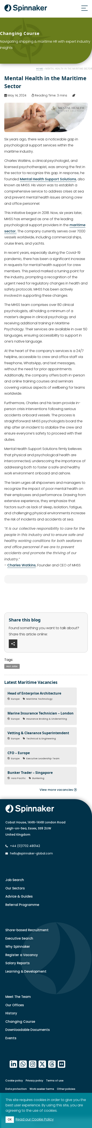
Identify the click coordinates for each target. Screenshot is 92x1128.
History (11, 1013)
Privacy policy (34, 1080)
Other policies (66, 1089)
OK (10, 1119)
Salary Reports (17, 963)
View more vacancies (57, 790)
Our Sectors (15, 888)
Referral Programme (22, 904)
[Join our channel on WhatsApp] (23, 1064)
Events (10, 1038)
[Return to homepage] (25, 8)
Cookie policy (14, 1080)
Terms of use (55, 1080)
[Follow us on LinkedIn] (13, 1064)
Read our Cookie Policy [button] (35, 1119)
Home (39, 68)
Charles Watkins (21, 565)
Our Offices (14, 1005)
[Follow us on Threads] (52, 1064)
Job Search (14, 880)
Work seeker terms (42, 1089)
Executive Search (19, 938)
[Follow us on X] (42, 1064)
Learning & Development (25, 971)
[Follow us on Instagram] (32, 1064)
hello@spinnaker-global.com (31, 853)
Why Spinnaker (17, 946)
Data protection (16, 1089)
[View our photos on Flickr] (61, 1064)
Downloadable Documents (27, 1029)
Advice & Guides (19, 896)
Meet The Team (18, 996)
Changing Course (20, 1021)
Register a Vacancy (21, 955)
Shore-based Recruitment (27, 930)
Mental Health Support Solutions (48, 179)
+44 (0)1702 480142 (24, 846)
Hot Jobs (12, 666)
